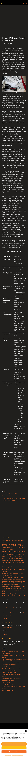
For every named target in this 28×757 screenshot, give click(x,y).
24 (13, 612)
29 (6, 615)
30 (10, 615)
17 (13, 610)
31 (13, 615)
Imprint (4, 676)
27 (23, 612)
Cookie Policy (8, 755)
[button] (26, 731)
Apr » (7, 618)
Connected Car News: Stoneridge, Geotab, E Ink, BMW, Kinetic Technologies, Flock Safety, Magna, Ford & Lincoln (13, 582)
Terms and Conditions (8, 690)
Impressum (20, 755)
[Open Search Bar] (23, 3)
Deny (14, 748)
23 (10, 612)
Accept (14, 744)
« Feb (3, 618)
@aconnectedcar (13, 631)
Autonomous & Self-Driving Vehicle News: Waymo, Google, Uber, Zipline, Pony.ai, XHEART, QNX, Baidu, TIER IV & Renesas (13, 553)
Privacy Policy (15, 755)
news (5, 491)
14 (3, 610)
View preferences (14, 751)
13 (23, 607)
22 (6, 612)
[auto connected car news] (2, 3)
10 (13, 607)
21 (3, 612)
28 (3, 615)
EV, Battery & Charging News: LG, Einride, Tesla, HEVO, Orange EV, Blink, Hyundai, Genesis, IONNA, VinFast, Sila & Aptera (13, 558)
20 (23, 610)
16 (10, 610)
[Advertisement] (14, 20)
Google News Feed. (7, 627)
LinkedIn (4, 634)
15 (6, 610)
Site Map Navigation (7, 684)
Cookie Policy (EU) (7, 666)
